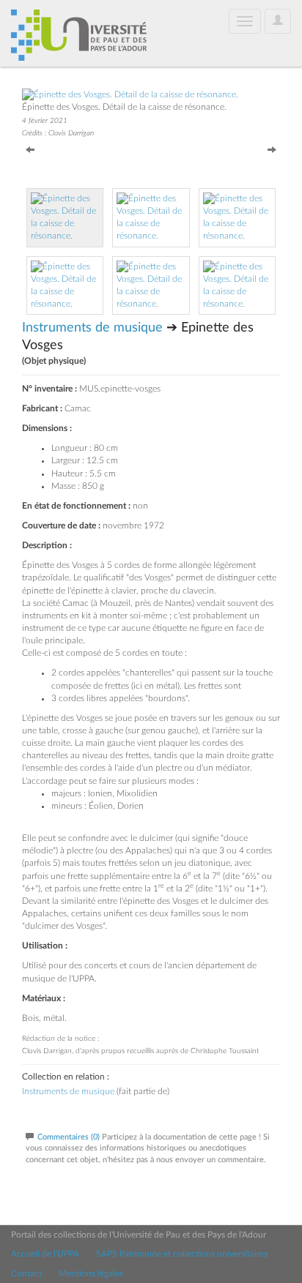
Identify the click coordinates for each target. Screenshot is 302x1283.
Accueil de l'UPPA (45, 1253)
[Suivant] (272, 149)
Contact (26, 1273)
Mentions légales (91, 1273)
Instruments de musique (92, 327)
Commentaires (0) (68, 1137)
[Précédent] (30, 149)
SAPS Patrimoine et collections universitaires (182, 1253)
